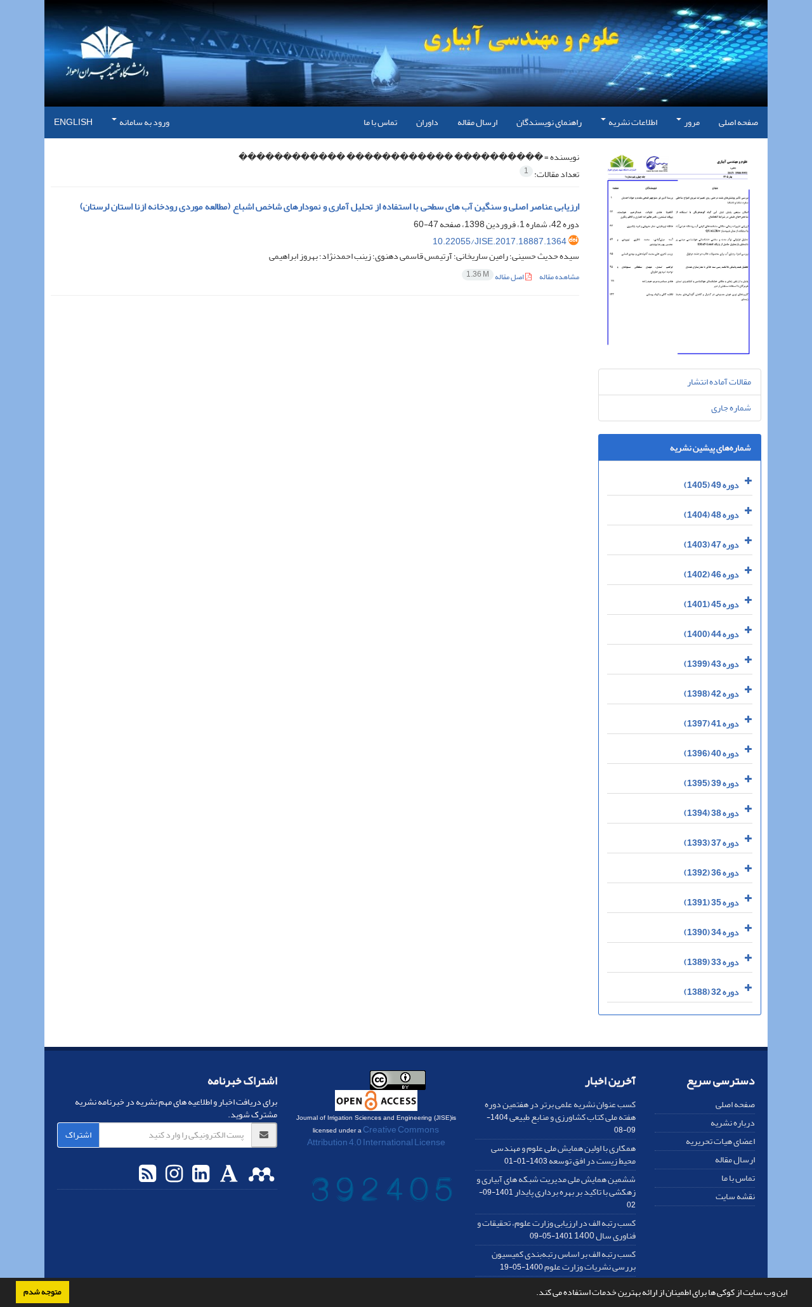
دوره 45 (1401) (711, 604)
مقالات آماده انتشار (719, 381)
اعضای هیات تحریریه (720, 1141)
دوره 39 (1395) (711, 783)
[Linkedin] (199, 1174)
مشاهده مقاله (559, 277)
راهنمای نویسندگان (549, 122)
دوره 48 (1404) (711, 514)
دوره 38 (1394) (711, 813)
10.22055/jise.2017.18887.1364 (499, 241)
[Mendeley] (259, 1174)
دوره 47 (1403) (711, 544)
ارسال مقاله (477, 122)
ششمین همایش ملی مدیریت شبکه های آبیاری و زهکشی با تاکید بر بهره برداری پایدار (556, 1185)
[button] (533, 1294)
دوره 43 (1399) (711, 664)
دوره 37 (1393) (711, 842)
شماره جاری (731, 407)
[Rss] (147, 1174)
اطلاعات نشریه (632, 122)
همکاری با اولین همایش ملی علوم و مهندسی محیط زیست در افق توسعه (563, 1154)
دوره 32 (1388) (711, 992)
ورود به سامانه (143, 122)
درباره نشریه (732, 1122)
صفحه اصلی (738, 122)
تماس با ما (380, 122)
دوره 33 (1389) (711, 962)
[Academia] (227, 1174)
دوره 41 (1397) (711, 723)
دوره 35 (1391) (711, 902)
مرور (691, 122)
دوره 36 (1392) (711, 872)
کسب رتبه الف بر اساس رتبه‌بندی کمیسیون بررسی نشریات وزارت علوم (564, 1260)
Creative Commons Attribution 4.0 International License (376, 1136)
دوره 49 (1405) (711, 485)
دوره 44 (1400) (711, 634)
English (73, 122)
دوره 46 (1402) (711, 574)
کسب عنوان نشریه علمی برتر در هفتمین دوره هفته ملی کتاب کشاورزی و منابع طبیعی (560, 1111)
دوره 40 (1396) (711, 753)
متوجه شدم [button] (42, 1291)
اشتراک (78, 1134)
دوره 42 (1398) (711, 693)
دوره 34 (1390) (711, 932)
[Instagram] (172, 1174)
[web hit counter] (382, 1191)
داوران (427, 122)
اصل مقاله (495, 277)
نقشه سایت (735, 1196)
